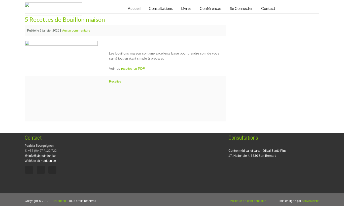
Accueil (134, 8)
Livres (186, 8)
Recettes (115, 81)
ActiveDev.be (310, 201)
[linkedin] (52, 170)
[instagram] (41, 170)
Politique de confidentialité (248, 201)
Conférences (211, 8)
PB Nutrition (58, 201)
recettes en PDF (133, 68)
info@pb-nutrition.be (42, 156)
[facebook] (29, 170)
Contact (268, 8)
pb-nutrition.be (46, 161)
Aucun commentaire (76, 30)
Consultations (161, 8)
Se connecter (241, 8)
